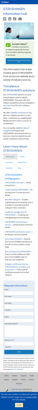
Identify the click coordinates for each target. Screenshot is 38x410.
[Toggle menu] (2, 2)
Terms (23, 380)
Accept (19, 405)
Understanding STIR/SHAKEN (16, 190)
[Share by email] (20, 19)
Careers (15, 380)
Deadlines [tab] (9, 168)
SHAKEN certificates (18, 113)
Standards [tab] (9, 162)
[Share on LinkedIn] (10, 19)
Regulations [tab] (22, 162)
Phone (6, 317)
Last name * (8, 303)
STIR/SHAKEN (12, 94)
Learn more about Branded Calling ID (19, 61)
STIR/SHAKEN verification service (18, 232)
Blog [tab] (19, 168)
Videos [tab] (22, 157)
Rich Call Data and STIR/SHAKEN (17, 251)
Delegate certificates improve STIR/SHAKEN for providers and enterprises (17, 267)
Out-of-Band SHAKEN (13, 239)
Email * (6, 289)
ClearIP (9, 105)
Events (6, 380)
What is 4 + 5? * (9, 340)
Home (6, 376)
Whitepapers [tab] (10, 157)
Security (19, 384)
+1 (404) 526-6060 (16, 392)
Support (23, 376)
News (32, 376)
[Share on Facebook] (15, 19)
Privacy (31, 380)
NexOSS (19, 105)
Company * (8, 310)
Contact (14, 376)
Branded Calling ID (12, 199)
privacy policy (31, 397)
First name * (8, 296)
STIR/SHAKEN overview (14, 182)
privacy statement (17, 369)
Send (19, 352)
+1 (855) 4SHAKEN (16, 389)
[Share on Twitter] (5, 19)
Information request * (11, 323)
